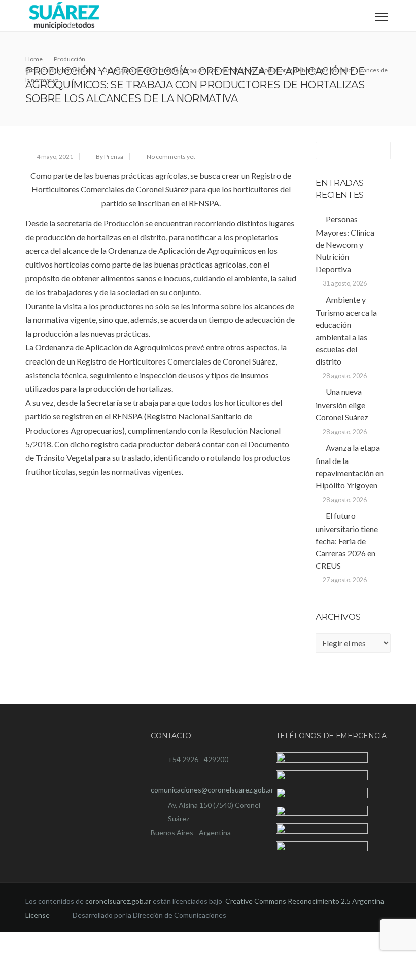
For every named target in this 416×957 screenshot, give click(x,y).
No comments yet (171, 156)
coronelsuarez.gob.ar (118, 926)
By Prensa (109, 156)
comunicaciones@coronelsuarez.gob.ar (212, 789)
